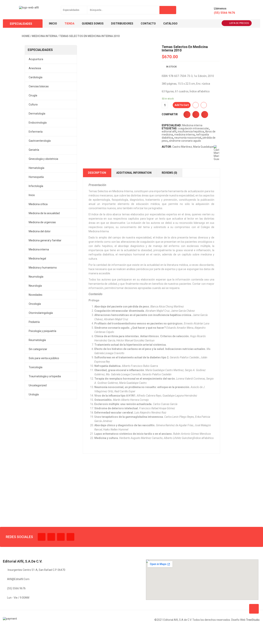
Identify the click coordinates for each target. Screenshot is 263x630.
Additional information (134, 172)
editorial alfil (169, 131)
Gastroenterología (40, 140)
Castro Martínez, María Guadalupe (193, 146)
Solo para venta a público (44, 358)
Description (97, 172)
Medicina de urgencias (42, 222)
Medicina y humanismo (43, 267)
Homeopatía (36, 177)
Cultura (33, 104)
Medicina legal (37, 258)
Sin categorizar (38, 349)
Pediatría (34, 321)
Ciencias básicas (39, 86)
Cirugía (33, 95)
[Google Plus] (70, 537)
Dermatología (37, 113)
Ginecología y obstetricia (43, 158)
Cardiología (35, 77)
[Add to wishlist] (196, 105)
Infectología (36, 186)
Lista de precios (239, 23)
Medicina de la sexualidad (44, 213)
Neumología (36, 276)
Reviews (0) (169, 172)
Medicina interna (44, 36)
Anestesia (35, 68)
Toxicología (35, 367)
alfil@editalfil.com (18, 579)
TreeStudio (253, 619)
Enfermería (36, 131)
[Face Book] (41, 537)
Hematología (36, 167)
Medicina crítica (38, 204)
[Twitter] (51, 537)
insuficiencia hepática (191, 131)
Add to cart (182, 105)
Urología (34, 394)
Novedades (35, 294)
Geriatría (34, 149)
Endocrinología (38, 122)
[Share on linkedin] (204, 114)
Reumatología (37, 340)
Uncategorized (38, 385)
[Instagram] (61, 537)
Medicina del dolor (40, 231)
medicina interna (184, 134)
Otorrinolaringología (41, 312)
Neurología (35, 285)
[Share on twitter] (195, 114)
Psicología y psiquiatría (42, 331)
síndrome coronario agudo (185, 140)
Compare (204, 105)
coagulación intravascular (193, 128)
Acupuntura (36, 59)
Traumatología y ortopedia (45, 376)
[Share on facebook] (186, 114)
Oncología (35, 303)
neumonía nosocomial (187, 137)
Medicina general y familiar (45, 240)
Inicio (32, 195)
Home (26, 36)
